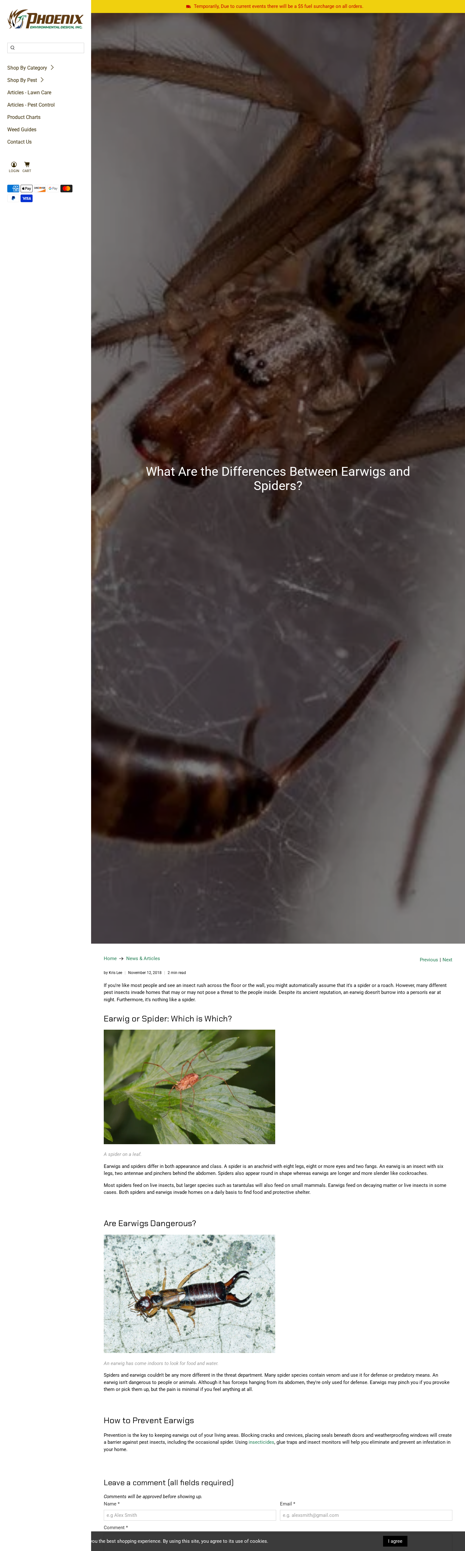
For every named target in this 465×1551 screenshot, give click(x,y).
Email (287, 1504)
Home (110, 958)
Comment (116, 1527)
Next (447, 960)
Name (112, 1504)
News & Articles (143, 958)
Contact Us (19, 142)
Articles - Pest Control (31, 105)
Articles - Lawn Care (29, 93)
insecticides (261, 1442)
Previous (429, 960)
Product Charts (23, 117)
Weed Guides (21, 130)
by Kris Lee (113, 973)
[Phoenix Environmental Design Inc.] (45, 19)
